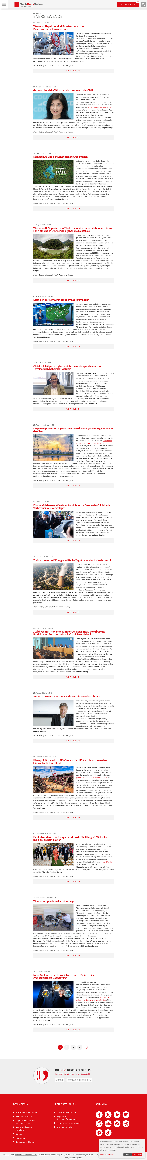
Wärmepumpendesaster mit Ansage (53, 901)
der (107, 862)
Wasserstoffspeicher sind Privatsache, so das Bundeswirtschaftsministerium (58, 28)
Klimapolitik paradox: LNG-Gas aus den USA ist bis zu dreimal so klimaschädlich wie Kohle (70, 762)
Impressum (20, 1138)
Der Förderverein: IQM (66, 1112)
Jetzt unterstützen (130, 3)
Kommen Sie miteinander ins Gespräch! (72, 1074)
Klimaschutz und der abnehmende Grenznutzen (60, 156)
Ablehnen (127, 1154)
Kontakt (19, 1134)
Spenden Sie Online (65, 1127)
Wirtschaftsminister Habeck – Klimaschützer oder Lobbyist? (67, 696)
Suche (143, 4)
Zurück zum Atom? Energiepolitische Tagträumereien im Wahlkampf (72, 560)
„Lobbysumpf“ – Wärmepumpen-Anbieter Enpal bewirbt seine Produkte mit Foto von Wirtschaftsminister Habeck (69, 633)
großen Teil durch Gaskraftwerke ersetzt (91, 777)
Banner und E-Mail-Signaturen (24, 1128)
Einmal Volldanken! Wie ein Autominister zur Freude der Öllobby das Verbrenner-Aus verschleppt (72, 506)
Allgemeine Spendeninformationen (67, 1117)
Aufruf (59, 1080)
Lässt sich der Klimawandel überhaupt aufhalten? (61, 299)
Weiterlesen (73, 71)
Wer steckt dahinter (24, 1116)
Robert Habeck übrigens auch (99, 107)
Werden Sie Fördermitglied (68, 1123)
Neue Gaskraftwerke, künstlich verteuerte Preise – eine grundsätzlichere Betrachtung (64, 976)
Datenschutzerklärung (25, 1142)
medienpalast (76, 1157)
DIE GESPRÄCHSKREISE (73, 1070)
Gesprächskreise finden (79, 1080)
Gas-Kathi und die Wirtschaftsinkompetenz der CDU (63, 90)
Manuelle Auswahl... (107, 1154)
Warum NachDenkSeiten (26, 1112)
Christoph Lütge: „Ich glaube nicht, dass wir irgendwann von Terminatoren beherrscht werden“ (67, 367)
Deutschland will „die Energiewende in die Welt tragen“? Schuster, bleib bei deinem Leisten (70, 838)
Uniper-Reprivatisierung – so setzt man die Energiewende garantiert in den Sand (73, 430)
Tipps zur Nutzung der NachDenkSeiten (25, 1122)
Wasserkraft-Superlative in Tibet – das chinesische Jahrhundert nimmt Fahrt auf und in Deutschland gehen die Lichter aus (73, 229)
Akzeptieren (137, 1154)
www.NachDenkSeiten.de (26, 1155)
